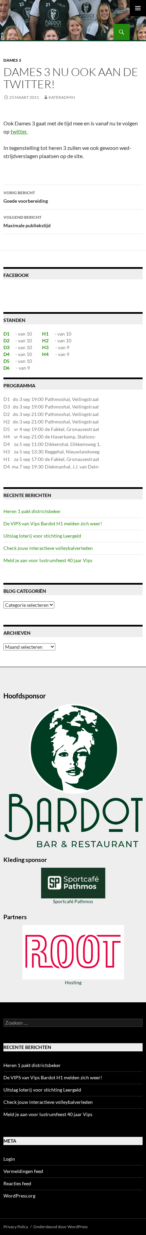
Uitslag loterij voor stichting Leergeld (42, 536)
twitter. (19, 131)
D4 (6, 354)
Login (9, 1159)
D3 (6, 347)
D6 (6, 368)
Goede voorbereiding (25, 197)
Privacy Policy (15, 1226)
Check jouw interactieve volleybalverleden (48, 548)
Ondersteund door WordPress (60, 1226)
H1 (45, 334)
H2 (45, 340)
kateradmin (62, 97)
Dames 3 (12, 60)
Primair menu (138, 8)
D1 (6, 334)
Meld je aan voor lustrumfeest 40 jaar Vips (47, 560)
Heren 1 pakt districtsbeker (32, 511)
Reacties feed (17, 1183)
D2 (6, 340)
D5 (6, 361)
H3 (45, 347)
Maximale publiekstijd (27, 221)
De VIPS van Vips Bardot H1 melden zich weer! (52, 523)
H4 (45, 354)
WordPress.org (19, 1196)
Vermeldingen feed (23, 1171)
